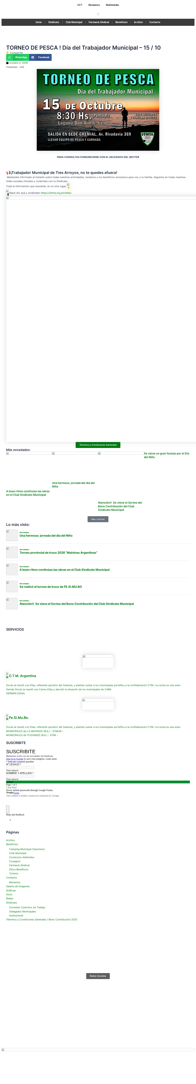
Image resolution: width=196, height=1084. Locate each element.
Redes (9, 898)
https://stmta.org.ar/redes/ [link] (56, 192)
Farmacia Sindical (99, 22)
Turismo (13, 873)
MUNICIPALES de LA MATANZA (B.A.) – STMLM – (34, 731)
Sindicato (53, 22)
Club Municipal (74, 22)
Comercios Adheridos (21, 857)
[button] (17, 57)
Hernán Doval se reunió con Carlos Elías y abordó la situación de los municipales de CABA (58, 689)
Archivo (138, 22)
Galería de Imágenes (18, 886)
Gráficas (11, 890)
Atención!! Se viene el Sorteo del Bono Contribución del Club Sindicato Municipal (120, 506)
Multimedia (112, 5)
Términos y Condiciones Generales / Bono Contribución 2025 (41, 919)
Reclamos (94, 5)
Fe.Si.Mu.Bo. (19, 718)
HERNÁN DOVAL (15, 693)
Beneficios (121, 22)
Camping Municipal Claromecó (27, 849)
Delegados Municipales (22, 911)
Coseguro (15, 861)
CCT (79, 5)
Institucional (16, 915)
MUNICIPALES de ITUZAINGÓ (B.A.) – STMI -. (32, 735)
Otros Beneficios (18, 869)
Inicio (39, 22)
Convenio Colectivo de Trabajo (27, 907)
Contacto (154, 22)
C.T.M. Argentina (22, 676)
